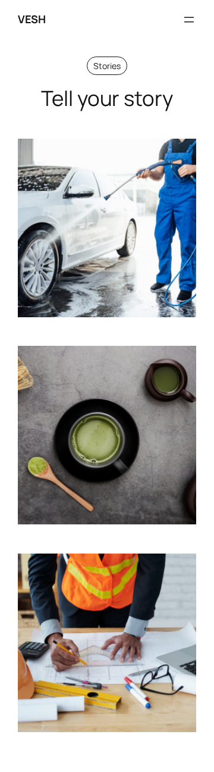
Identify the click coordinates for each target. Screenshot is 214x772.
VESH (31, 19)
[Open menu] (189, 19)
